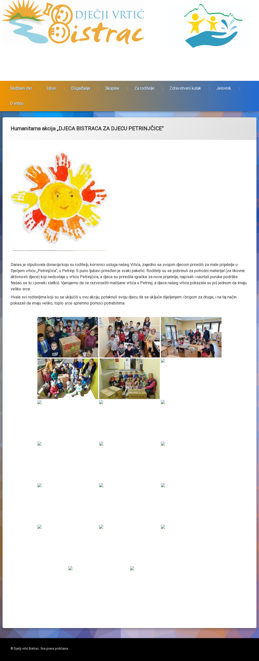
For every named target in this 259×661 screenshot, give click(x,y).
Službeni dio (21, 88)
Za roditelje (145, 88)
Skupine (112, 88)
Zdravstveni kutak (185, 88)
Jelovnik (223, 88)
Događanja (80, 88)
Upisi (51, 88)
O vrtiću (17, 103)
